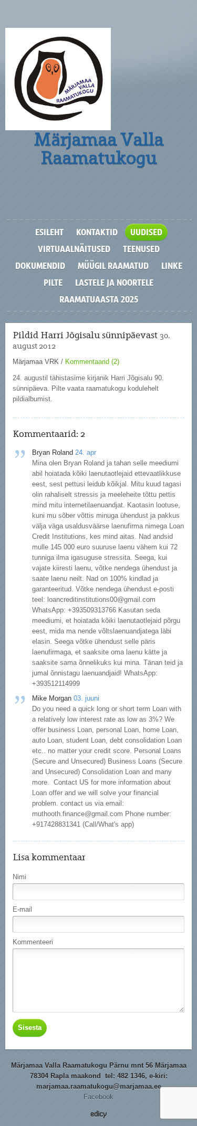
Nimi (19, 877)
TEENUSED (141, 249)
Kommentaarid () (92, 362)
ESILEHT (49, 232)
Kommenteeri (33, 942)
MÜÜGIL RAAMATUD (113, 266)
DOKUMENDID (40, 266)
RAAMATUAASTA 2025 (98, 299)
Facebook (98, 1097)
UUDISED (146, 232)
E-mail (22, 909)
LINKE (171, 266)
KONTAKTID (97, 232)
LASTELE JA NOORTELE (114, 282)
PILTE (53, 282)
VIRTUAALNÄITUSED (74, 249)
